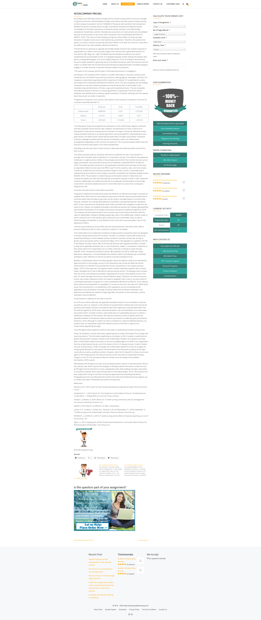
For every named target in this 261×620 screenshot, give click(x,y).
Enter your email (160, 60)
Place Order (128, 4)
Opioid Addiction (143, 540)
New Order (98, 609)
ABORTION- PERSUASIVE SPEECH (84, 540)
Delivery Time (159, 45)
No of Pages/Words (161, 30)
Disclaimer (123, 609)
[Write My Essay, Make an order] (104, 510)
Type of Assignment (162, 22)
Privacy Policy (134, 609)
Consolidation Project (81, 478)
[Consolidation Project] (85, 470)
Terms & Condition (149, 609)
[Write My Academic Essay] (80, 4)
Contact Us (157, 4)
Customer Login (173, 4)
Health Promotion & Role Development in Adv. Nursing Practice (100, 562)
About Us (115, 4)
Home (105, 4)
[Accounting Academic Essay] (111, 470)
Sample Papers (143, 4)
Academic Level (160, 38)
